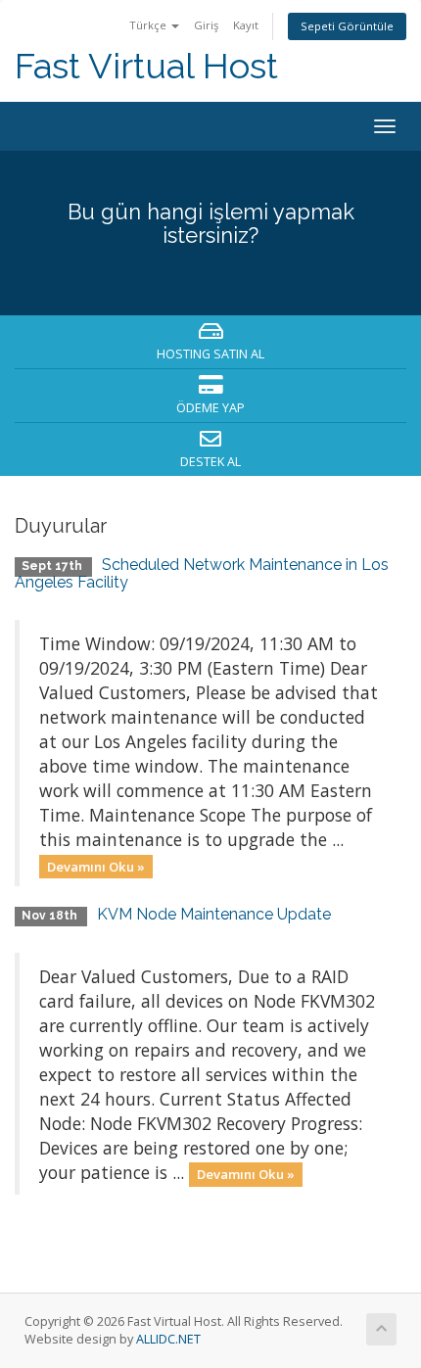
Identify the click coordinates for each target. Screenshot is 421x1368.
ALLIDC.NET (168, 1339)
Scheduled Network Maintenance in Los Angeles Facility (202, 573)
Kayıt (245, 25)
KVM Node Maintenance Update (214, 914)
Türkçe (149, 25)
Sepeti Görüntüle (347, 26)
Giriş (206, 25)
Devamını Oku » (96, 865)
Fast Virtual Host (146, 66)
